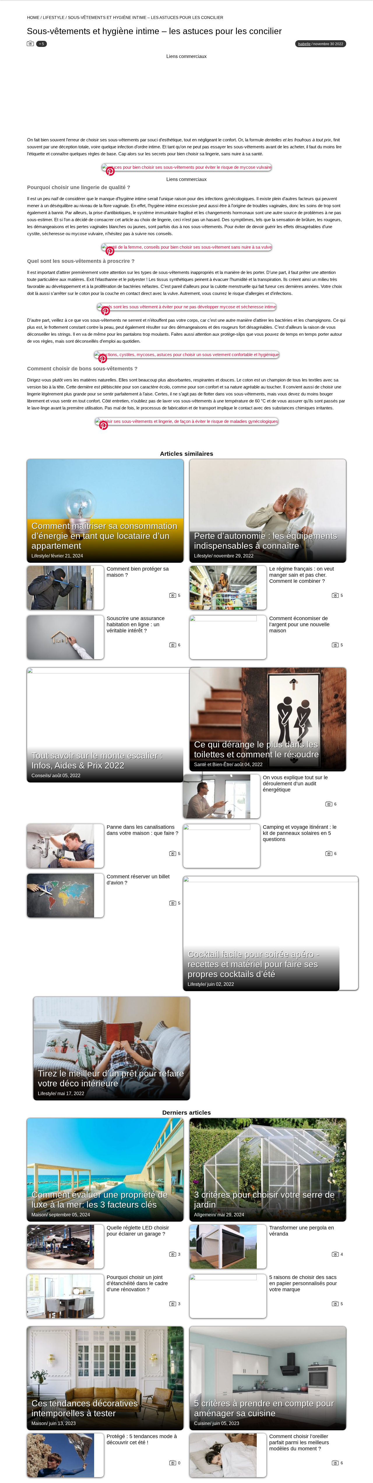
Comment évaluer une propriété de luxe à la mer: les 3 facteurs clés (99, 1199)
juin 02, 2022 (220, 984)
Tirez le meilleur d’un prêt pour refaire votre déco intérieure (111, 1078)
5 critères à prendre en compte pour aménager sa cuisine (264, 1408)
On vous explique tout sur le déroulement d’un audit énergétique (295, 784)
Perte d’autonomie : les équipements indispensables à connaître (265, 540)
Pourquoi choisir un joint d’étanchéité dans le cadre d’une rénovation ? (137, 1283)
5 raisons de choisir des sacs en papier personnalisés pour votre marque (303, 1283)
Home (33, 17)
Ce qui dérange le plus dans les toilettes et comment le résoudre (256, 749)
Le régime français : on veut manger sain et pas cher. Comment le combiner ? (301, 575)
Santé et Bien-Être (213, 764)
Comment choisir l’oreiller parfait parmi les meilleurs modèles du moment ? (299, 1442)
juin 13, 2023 (62, 1423)
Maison (39, 1214)
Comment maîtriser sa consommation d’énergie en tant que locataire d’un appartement (104, 535)
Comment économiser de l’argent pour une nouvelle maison (299, 624)
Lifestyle (53, 17)
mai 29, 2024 (230, 1214)
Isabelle (304, 44)
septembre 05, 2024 (69, 1214)
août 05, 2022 (66, 775)
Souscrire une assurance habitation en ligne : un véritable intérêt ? (136, 624)
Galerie (186, 168)
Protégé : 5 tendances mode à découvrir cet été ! (142, 1439)
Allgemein (204, 1214)
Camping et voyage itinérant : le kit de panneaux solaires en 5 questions (300, 833)
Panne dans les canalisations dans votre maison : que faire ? (142, 830)
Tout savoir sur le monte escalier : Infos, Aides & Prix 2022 (96, 760)
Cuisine (202, 1423)
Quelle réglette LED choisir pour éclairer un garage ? (138, 1231)
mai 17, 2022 (70, 1093)
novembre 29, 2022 (234, 555)
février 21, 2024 (67, 555)
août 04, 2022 (248, 764)
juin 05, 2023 (225, 1423)
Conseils (40, 775)
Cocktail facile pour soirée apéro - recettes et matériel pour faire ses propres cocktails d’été (253, 964)
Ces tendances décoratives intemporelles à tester (84, 1408)
